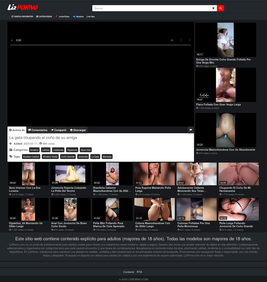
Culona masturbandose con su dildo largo (152, 224)
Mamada (107, 156)
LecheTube (64, 16)
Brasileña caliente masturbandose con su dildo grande (111, 191)
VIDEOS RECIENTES (23, 16)
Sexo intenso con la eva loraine (24, 189)
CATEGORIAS (45, 16)
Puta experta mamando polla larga (153, 189)
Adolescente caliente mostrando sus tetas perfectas (190, 191)
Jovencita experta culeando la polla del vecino (68, 189)
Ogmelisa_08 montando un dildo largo (26, 224)
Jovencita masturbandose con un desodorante (225, 149)
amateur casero (31, 156)
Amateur (34, 149)
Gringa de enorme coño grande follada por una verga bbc (223, 61)
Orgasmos (72, 149)
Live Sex (91, 16)
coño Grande (68, 156)
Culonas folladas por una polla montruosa (193, 224)
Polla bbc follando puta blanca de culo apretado (108, 224)
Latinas (45, 149)
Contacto (128, 272)
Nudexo (80, 16)
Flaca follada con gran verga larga (218, 104)
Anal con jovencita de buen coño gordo (69, 224)
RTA (139, 272)
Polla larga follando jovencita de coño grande (236, 224)
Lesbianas (58, 149)
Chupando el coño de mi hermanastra (235, 189)
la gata (95, 156)
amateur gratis (50, 156)
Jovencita (83, 156)
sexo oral (86, 149)
